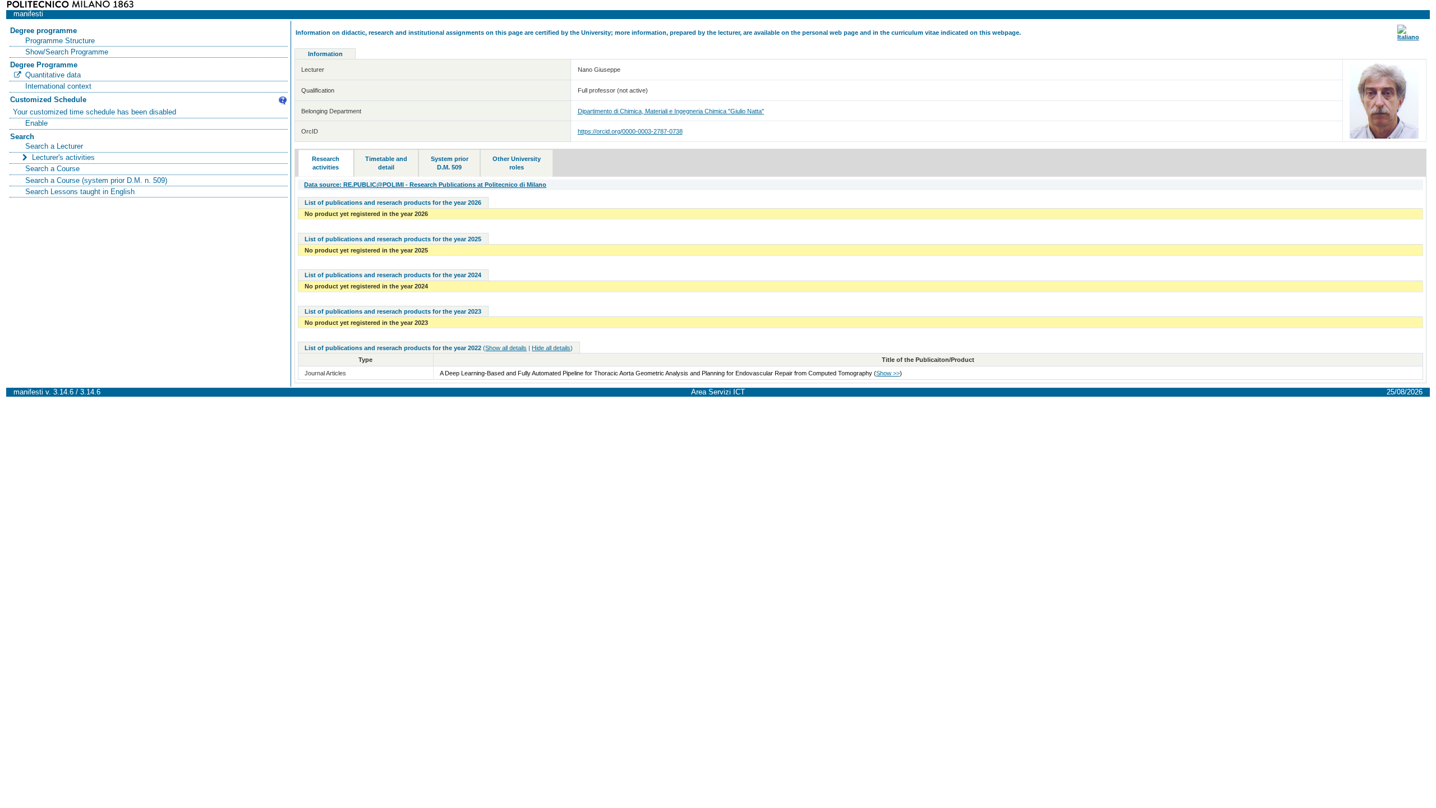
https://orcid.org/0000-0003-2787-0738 (630, 131)
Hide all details (551, 348)
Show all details (506, 348)
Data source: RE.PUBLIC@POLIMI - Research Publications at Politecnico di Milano (425, 184)
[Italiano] (1408, 37)
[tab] (325, 163)
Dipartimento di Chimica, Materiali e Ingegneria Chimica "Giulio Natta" (671, 111)
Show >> (888, 373)
